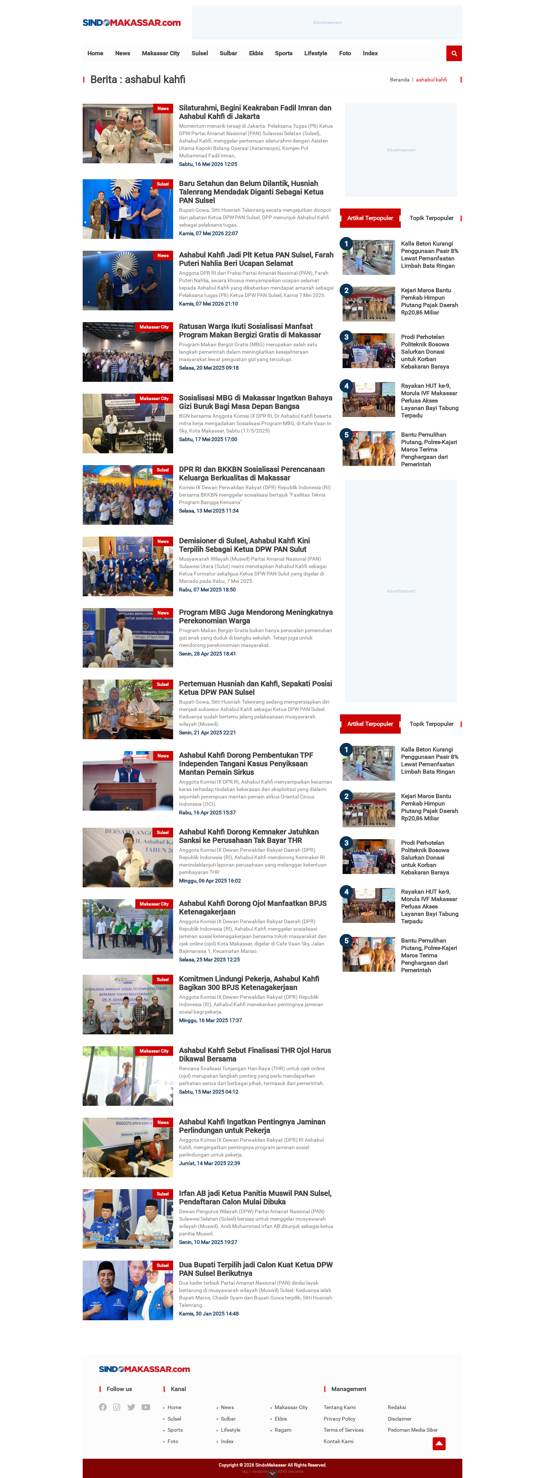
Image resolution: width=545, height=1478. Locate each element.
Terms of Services (344, 1430)
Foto (345, 53)
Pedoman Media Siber (413, 1430)
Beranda (400, 80)
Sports (284, 53)
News (122, 53)
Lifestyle (315, 53)
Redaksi (397, 1407)
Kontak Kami (338, 1441)
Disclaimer (400, 1419)
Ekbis (256, 53)
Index (370, 53)
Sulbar (228, 53)
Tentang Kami (340, 1407)
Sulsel (200, 53)
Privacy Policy (340, 1419)
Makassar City (161, 53)
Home (95, 53)
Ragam (283, 1430)
